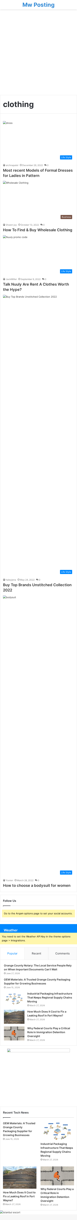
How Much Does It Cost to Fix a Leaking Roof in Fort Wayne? (19, 1196)
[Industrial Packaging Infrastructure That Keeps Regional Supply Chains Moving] (14, 999)
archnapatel (12, 165)
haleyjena (11, 579)
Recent (36, 953)
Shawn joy (11, 224)
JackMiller (11, 279)
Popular (12, 953)
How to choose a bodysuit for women (36, 885)
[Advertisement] (38, 53)
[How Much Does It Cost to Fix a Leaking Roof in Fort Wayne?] (14, 1017)
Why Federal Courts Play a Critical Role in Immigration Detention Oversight (48, 1032)
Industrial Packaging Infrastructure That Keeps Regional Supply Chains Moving (49, 997)
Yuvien (9, 880)
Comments (62, 953)
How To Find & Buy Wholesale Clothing (37, 230)
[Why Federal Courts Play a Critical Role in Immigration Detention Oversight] (14, 1033)
